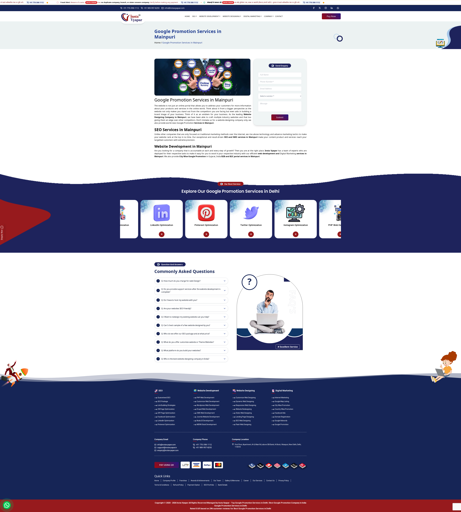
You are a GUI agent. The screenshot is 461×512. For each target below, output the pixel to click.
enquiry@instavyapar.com (168, 450)
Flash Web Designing (243, 424)
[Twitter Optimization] (217, 212)
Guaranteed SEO (164, 398)
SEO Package (163, 401)
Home (187, 16)
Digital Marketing (251, 16)
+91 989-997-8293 (151, 8)
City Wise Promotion (282, 405)
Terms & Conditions (161, 485)
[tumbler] (260, 465)
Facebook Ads (280, 413)
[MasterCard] (218, 465)
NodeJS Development (205, 421)
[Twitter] (319, 8)
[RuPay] (207, 465)
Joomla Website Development (208, 417)
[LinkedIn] (331, 8)
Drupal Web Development (206, 409)
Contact (279, 16)
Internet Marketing (282, 398)
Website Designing (231, 16)
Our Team (217, 481)
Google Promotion (185, 123)
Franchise (183, 481)
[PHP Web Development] (306, 212)
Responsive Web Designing (246, 405)
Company (268, 16)
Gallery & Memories (232, 481)
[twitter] (294, 465)
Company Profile (169, 481)
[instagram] (277, 465)
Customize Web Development (208, 401)
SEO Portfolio (209, 485)
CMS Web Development (206, 413)
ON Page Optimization (166, 409)
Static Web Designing (244, 413)
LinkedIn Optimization (127, 225)
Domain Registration (282, 417)
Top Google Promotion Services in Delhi (249, 503)
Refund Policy (178, 485)
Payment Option (194, 485)
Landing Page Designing (245, 417)
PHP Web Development (306, 225)
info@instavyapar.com (175, 8)
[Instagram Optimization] (261, 212)
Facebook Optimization (166, 417)
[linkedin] (285, 465)
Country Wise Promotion (284, 409)
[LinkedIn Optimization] (127, 212)
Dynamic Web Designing (245, 401)
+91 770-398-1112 (161, 2)
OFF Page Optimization (166, 413)
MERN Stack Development (207, 424)
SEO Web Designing (243, 421)
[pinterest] (302, 465)
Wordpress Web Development (208, 405)
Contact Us (270, 481)
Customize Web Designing (246, 398)
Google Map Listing (282, 401)
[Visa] (196, 465)
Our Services (257, 481)
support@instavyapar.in (167, 447)
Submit (279, 117)
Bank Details (222, 485)
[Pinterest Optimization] (172, 212)
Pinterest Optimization (172, 225)
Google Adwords (281, 421)
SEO (193, 16)
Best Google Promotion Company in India (287, 503)
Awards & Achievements (200, 481)
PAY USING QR (166, 465)
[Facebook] (313, 8)
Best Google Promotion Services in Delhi (252, 508)
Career (246, 481)
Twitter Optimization (216, 225)
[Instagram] (325, 8)
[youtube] (269, 465)
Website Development (209, 16)
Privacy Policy (284, 481)
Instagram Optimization (261, 225)
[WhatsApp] (338, 8)
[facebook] (252, 465)
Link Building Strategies (166, 405)
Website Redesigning (244, 409)
